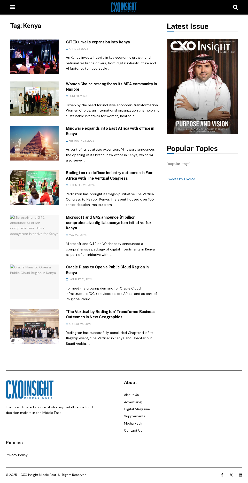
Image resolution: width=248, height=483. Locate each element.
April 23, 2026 (78, 48)
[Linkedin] (240, 475)
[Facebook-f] (222, 475)
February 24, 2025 (81, 140)
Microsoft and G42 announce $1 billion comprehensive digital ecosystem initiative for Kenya (108, 223)
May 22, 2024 (77, 235)
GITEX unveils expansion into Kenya (98, 42)
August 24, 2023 (80, 324)
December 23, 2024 (81, 185)
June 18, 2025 (77, 96)
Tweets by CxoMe (181, 179)
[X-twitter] (231, 475)
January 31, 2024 (80, 279)
